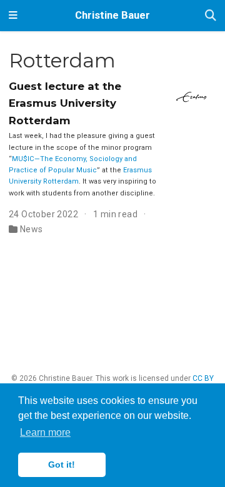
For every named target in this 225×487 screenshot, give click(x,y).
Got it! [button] (61, 465)
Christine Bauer (112, 15)
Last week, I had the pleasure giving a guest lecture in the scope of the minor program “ (82, 147)
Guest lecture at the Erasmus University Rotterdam (65, 103)
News (31, 229)
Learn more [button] (45, 432)
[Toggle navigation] (13, 15)
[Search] (210, 16)
